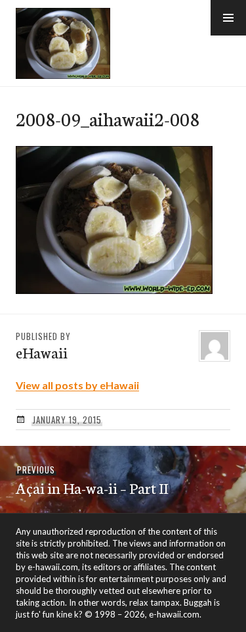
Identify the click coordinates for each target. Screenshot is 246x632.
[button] (228, 18)
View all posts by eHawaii (77, 385)
